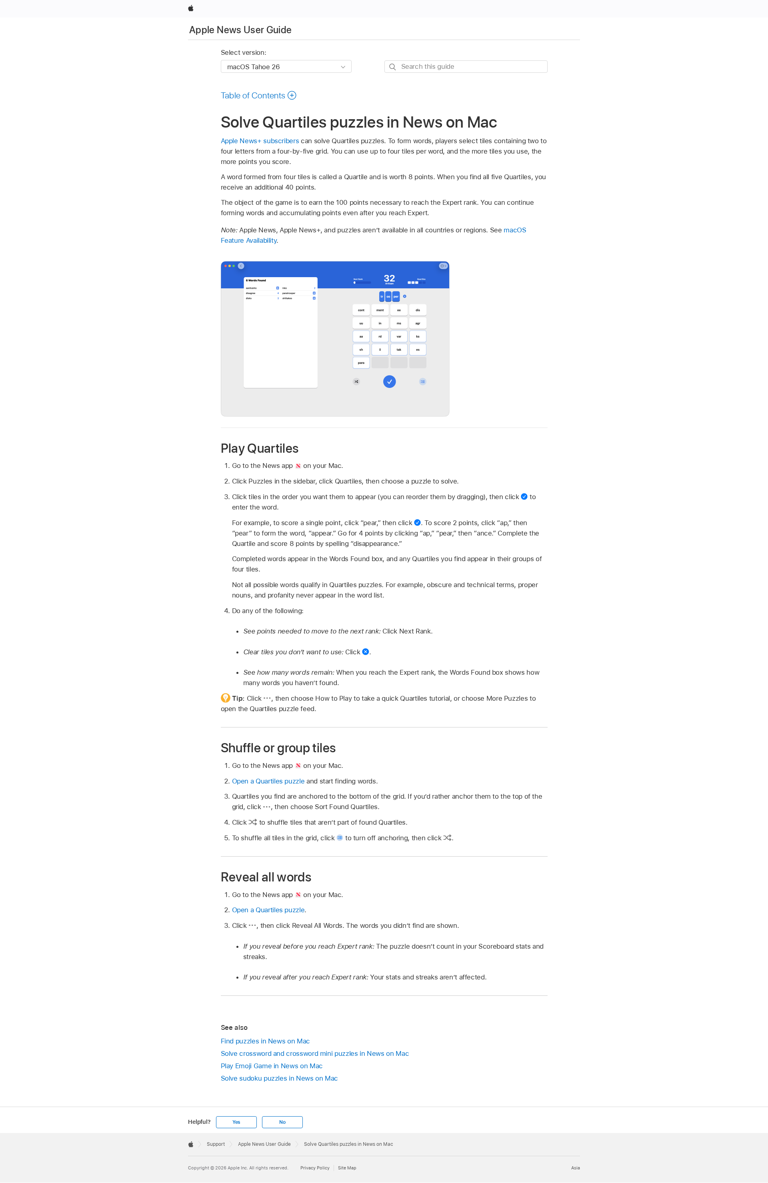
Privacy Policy (315, 1168)
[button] (259, 95)
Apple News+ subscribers (260, 141)
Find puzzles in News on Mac (265, 1041)
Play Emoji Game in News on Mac (272, 1066)
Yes (236, 1122)
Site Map (347, 1168)
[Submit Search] (393, 67)
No (282, 1122)
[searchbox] (466, 66)
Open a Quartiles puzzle (268, 781)
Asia (575, 1168)
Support (216, 1144)
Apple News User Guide (240, 30)
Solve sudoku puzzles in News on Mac (279, 1078)
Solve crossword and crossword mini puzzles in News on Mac (315, 1053)
